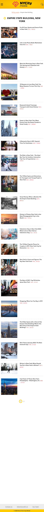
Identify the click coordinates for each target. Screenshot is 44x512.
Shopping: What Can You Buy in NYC (31, 301)
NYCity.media (15, 12)
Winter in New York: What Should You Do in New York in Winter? (30, 364)
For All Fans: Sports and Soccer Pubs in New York (31, 28)
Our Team (35, 507)
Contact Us (8, 507)
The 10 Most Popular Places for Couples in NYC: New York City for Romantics (30, 246)
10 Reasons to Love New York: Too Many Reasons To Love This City (30, 85)
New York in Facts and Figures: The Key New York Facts (31, 260)
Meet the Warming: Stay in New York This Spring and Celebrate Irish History (31, 65)
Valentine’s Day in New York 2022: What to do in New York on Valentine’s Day (30, 230)
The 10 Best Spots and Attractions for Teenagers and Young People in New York (31, 178)
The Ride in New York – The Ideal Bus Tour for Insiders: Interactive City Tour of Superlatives (30, 157)
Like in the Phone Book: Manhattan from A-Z (31, 43)
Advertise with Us (22, 507)
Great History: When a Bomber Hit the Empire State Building (30, 198)
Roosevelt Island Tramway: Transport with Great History (29, 106)
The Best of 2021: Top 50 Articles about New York (30, 281)
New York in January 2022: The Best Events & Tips (31, 343)
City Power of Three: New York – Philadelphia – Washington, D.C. (30, 380)
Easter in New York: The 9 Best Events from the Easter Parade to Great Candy (30, 122)
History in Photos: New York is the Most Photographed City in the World (30, 216)
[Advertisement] (22, 429)
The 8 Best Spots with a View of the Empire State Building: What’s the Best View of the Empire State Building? (31, 324)
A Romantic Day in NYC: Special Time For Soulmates (30, 142)
